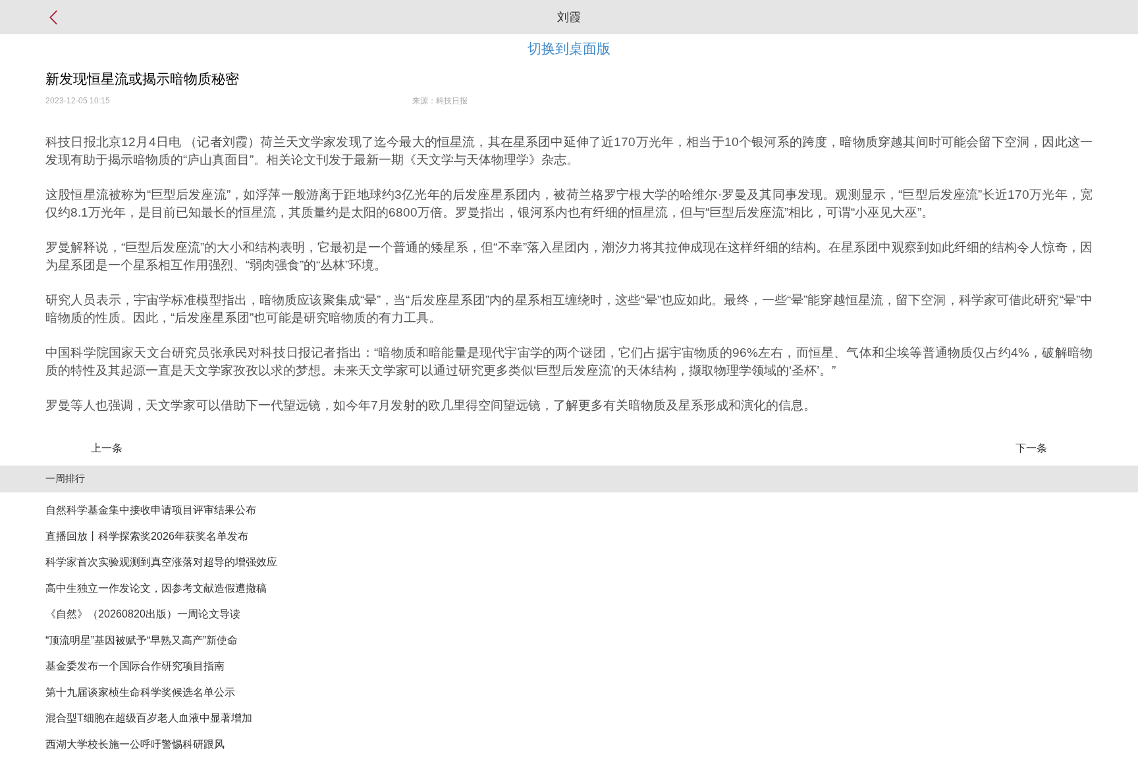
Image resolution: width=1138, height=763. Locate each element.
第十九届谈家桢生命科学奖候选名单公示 (140, 692)
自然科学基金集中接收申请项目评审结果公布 (150, 509)
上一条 (106, 448)
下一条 (1031, 448)
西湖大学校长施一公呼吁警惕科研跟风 (135, 744)
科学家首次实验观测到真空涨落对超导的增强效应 (161, 561)
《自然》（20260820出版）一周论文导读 (142, 613)
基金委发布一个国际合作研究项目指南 (135, 665)
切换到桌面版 (569, 48)
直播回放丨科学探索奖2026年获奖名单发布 (146, 536)
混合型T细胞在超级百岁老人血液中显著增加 (148, 718)
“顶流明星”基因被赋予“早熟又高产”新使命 (141, 640)
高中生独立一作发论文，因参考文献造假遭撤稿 (156, 588)
